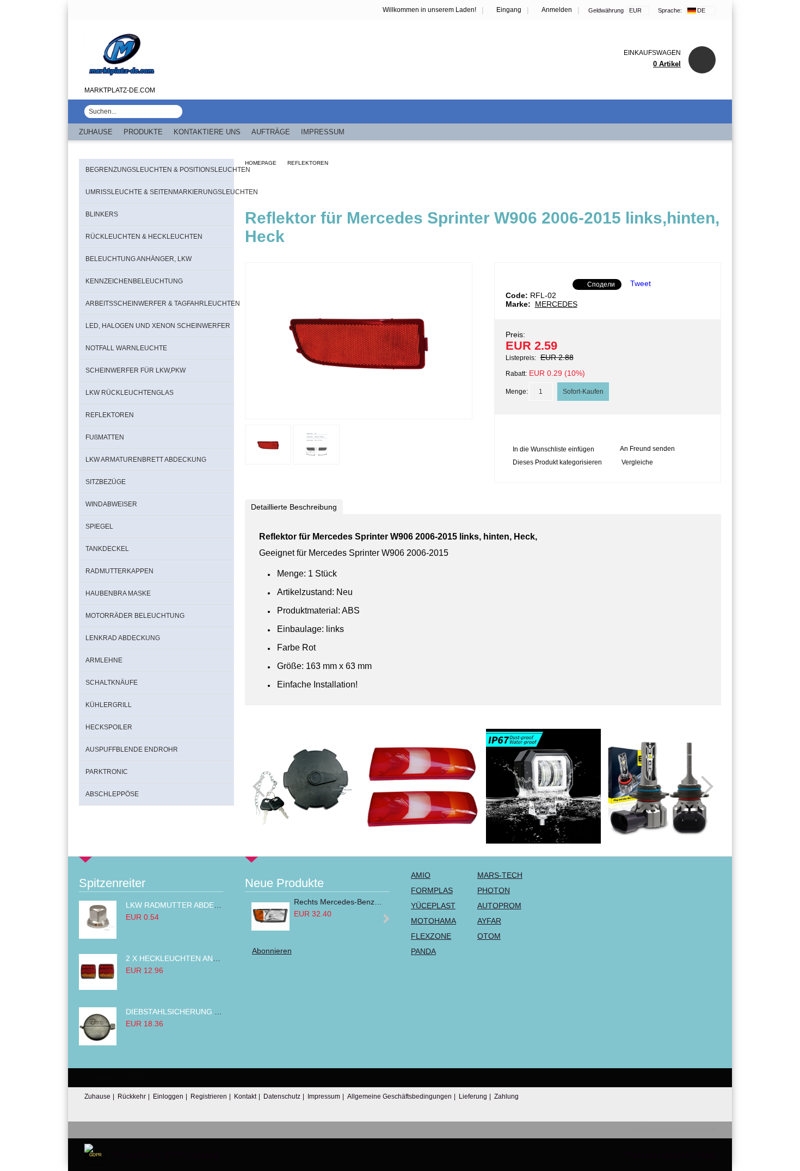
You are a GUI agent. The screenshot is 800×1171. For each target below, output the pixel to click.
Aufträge (270, 132)
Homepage (260, 163)
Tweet (640, 283)
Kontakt (245, 1096)
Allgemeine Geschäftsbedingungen (399, 1096)
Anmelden (556, 10)
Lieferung (473, 1096)
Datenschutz (281, 1096)
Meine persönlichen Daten (670, 1154)
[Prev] (263, 786)
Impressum (322, 132)
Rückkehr (132, 1096)
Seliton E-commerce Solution (673, 1129)
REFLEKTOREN (307, 163)
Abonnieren (272, 950)
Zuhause (96, 132)
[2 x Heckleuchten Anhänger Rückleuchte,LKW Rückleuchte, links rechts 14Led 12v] (98, 987)
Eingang (508, 10)
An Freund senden (647, 449)
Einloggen (168, 1096)
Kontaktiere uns (207, 132)
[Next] (702, 786)
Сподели (601, 284)
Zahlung (506, 1096)
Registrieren (208, 1096)
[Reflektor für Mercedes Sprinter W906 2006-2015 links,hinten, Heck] (358, 409)
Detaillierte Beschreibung (294, 507)
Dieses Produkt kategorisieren (557, 462)
